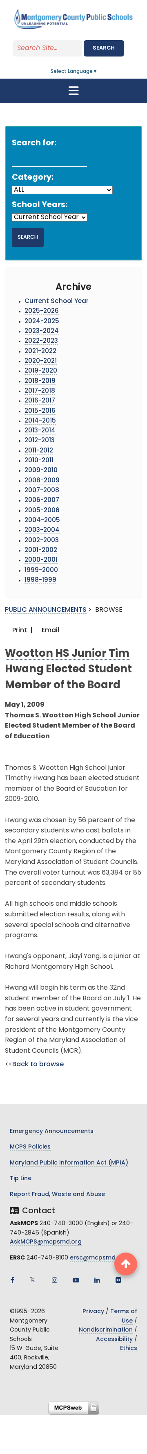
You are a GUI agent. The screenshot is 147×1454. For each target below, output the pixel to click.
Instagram (54, 1280)
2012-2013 (39, 441)
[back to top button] (125, 1264)
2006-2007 (41, 500)
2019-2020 (40, 371)
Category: (32, 178)
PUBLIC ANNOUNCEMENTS (46, 610)
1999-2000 (41, 571)
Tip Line (20, 1179)
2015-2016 (40, 411)
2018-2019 (40, 381)
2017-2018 (39, 391)
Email (49, 630)
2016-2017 (39, 401)
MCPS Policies (30, 1147)
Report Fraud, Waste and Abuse (57, 1195)
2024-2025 (41, 322)
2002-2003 (41, 541)
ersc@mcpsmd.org (98, 1258)
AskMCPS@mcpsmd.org (46, 1242)
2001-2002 (40, 550)
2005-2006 (42, 511)
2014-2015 (40, 421)
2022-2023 (41, 341)
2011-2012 (38, 451)
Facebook (12, 1280)
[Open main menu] (73, 91)
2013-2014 (40, 431)
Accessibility (114, 1339)
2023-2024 (41, 331)
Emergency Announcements (52, 1131)
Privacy (93, 1312)
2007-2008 (41, 491)
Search (104, 48)
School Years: (39, 205)
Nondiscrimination (106, 1330)
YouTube (76, 1280)
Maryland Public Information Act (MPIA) (69, 1163)
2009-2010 (41, 471)
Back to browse (38, 1064)
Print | (22, 630)
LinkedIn (97, 1280)
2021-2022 (40, 351)
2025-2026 (41, 311)
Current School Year (56, 301)
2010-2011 (38, 461)
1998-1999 (40, 580)
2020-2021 (40, 361)
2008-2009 (42, 481)
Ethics (128, 1348)
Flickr (118, 1280)
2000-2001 (41, 560)
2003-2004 (42, 530)
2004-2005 (42, 521)
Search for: (34, 143)
